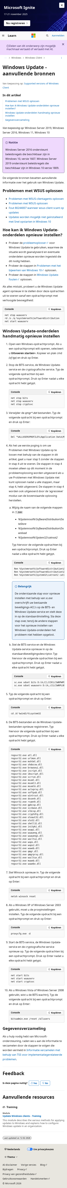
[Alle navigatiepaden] (5, 58)
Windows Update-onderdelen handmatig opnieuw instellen (32, 114)
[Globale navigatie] (3, 36)
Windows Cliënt (33, 57)
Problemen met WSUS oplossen (22, 101)
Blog (42, 1164)
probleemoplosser (34, 243)
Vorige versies (28, 1164)
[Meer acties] (61, 58)
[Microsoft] (33, 35)
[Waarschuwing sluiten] (61, 5)
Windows (16, 57)
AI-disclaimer (10, 1164)
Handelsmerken (39, 1178)
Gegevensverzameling (17, 119)
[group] (36, 437)
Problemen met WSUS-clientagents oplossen (36, 199)
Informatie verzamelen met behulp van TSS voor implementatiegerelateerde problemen (32, 1054)
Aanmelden (58, 35)
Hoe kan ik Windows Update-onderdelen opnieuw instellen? (32, 107)
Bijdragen (8, 1169)
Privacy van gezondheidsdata (18, 1174)
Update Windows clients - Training (22, 1116)
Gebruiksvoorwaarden (15, 1178)
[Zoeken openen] (47, 36)
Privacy (21, 1169)
